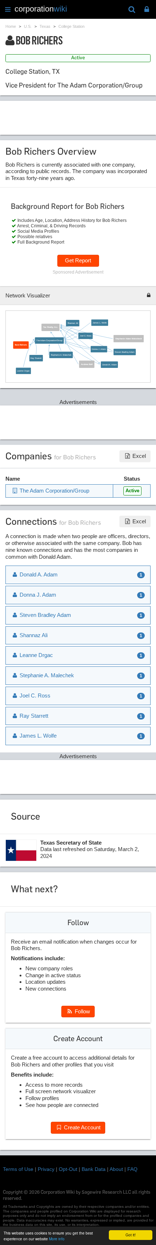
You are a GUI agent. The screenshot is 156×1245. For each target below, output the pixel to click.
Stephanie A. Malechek (60, 355)
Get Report (78, 260)
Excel (138, 456)
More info (57, 1238)
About (116, 1169)
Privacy (46, 1169)
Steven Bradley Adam (124, 352)
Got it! (131, 1234)
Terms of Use (18, 1169)
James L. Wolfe (100, 322)
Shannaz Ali (72, 323)
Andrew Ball (87, 364)
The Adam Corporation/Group (49, 340)
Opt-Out (68, 1169)
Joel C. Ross (85, 336)
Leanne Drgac (23, 371)
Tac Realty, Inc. (50, 327)
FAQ (132, 1169)
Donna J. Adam (99, 349)
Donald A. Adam (109, 365)
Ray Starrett (35, 358)
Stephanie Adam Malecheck (128, 339)
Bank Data (94, 1169)
